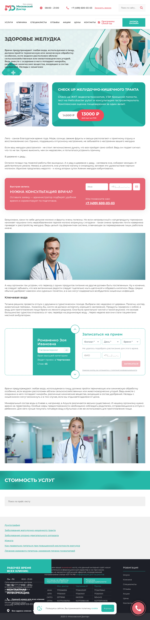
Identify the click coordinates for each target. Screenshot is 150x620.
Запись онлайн (134, 22)
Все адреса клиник (23, 611)
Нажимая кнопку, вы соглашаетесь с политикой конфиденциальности (109, 370)
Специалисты (38, 22)
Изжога (9, 540)
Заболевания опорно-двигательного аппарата (32, 535)
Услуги (9, 22)
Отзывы (54, 22)
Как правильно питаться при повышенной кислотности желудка (42, 545)
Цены (77, 22)
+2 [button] (66, 350)
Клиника (21, 22)
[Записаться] (136, 186)
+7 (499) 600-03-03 (100, 203)
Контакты (90, 22)
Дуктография (12, 525)
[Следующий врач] (75, 374)
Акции (67, 22)
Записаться (131, 364)
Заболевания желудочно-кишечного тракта (30, 530)
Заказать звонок (103, 8)
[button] (66, 350)
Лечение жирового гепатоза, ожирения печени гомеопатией (40, 550)
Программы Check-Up (108, 22)
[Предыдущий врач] (75, 329)
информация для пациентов (90, 574)
